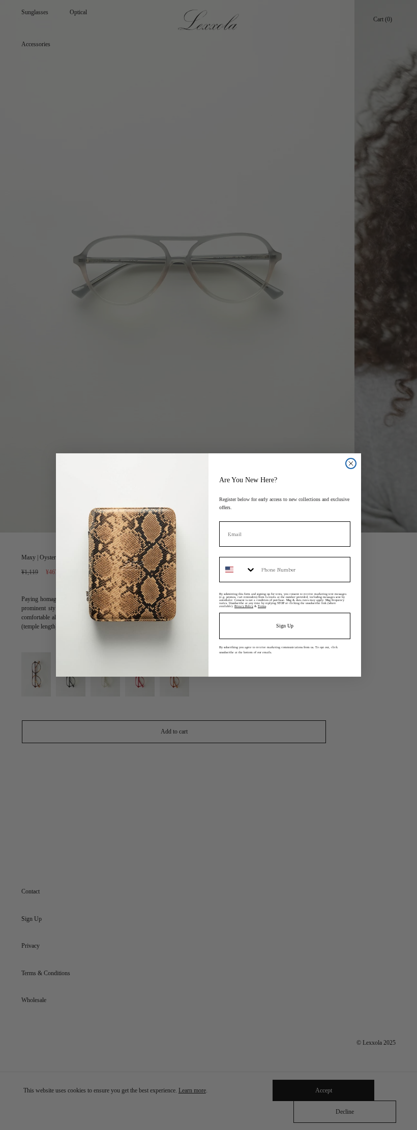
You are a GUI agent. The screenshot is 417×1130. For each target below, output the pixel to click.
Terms (262, 606)
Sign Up (284, 625)
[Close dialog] (351, 463)
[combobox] (238, 569)
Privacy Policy (243, 606)
